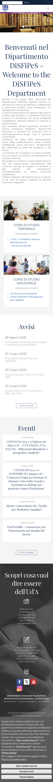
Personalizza (26, 777)
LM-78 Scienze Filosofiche (23, 293)
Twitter (26, 682)
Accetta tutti (26, 771)
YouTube (33, 682)
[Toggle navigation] (48, 2)
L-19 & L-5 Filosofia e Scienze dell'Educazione (25, 241)
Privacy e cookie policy (14, 759)
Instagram (19, 688)
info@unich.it (29, 647)
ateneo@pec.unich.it (28, 650)
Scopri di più (26, 20)
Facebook (19, 682)
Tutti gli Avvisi (26, 406)
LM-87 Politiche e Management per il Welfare (26, 298)
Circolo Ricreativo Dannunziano (26, 715)
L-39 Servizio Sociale (20, 245)
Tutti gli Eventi (26, 552)
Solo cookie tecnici (26, 766)
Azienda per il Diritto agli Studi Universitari (27, 713)
